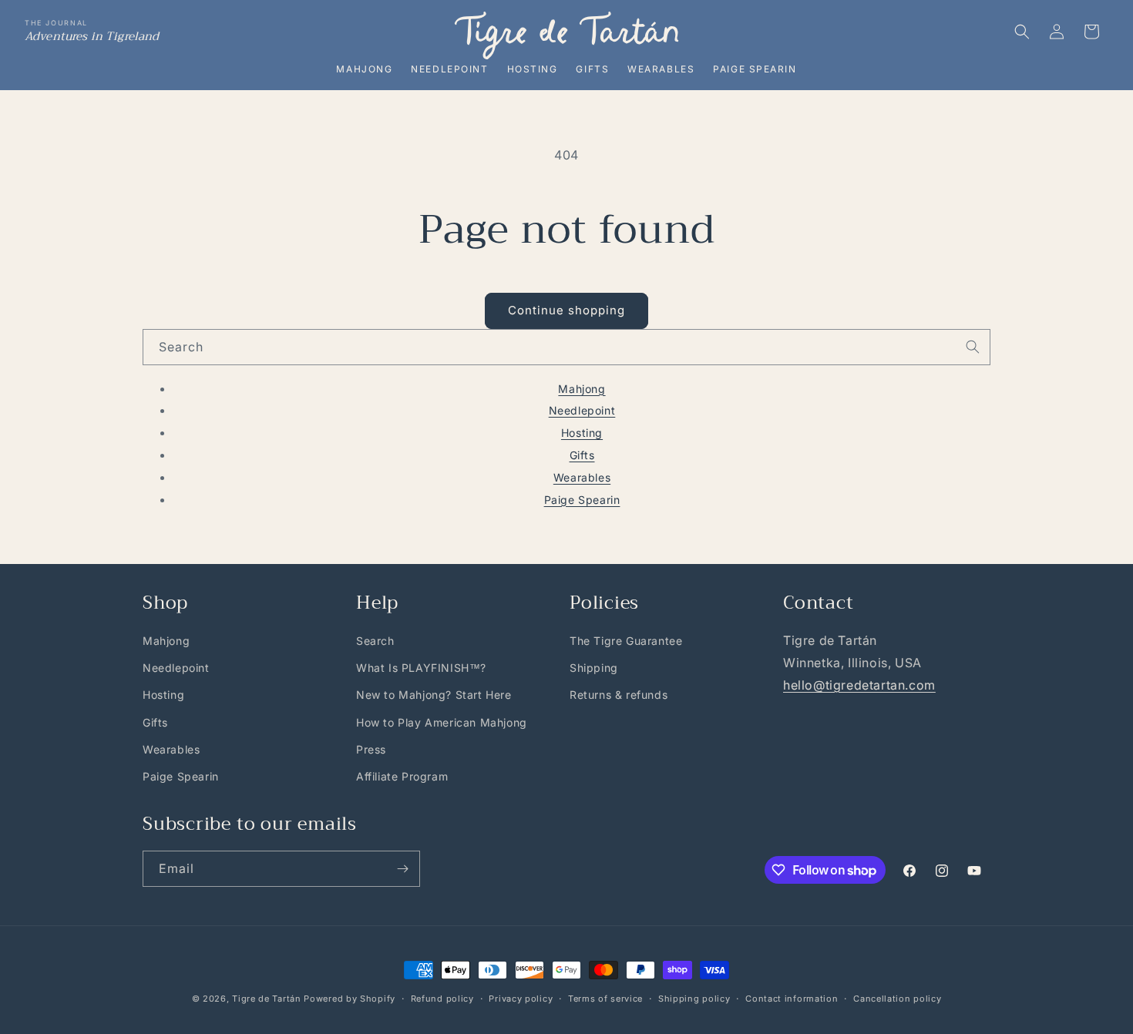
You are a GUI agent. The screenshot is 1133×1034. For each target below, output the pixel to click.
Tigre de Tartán (266, 998)
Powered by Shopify (349, 998)
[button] (1022, 32)
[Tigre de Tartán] (566, 35)
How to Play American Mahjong (441, 722)
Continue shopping (566, 310)
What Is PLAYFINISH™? (421, 667)
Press (371, 749)
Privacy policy (521, 998)
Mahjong (364, 69)
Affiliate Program (402, 776)
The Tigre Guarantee (626, 640)
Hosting (532, 69)
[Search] (973, 347)
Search (375, 640)
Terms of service (605, 998)
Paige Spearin (754, 69)
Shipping (594, 667)
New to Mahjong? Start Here (434, 694)
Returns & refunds (618, 694)
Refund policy (442, 998)
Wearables (660, 69)
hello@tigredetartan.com (859, 685)
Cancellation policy (897, 998)
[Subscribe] (402, 869)
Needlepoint (449, 69)
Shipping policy (694, 998)
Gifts (592, 69)
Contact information (791, 998)
